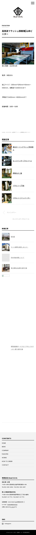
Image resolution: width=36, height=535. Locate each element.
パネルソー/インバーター (21, 198)
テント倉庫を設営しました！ (19, 247)
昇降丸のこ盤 (17, 173)
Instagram (7, 523)
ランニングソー (11, 212)
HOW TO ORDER (7, 461)
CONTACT (5, 465)
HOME (4, 443)
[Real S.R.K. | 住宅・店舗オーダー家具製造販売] (18, 8)
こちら (12, 507)
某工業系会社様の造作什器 (19, 268)
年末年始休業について (17, 258)
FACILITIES (6, 26)
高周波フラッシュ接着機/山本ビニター (21, 132)
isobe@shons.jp (12, 504)
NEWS (4, 447)
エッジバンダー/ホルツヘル (22, 161)
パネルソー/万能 (18, 186)
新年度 (13, 237)
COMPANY (5, 450)
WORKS (4, 458)
